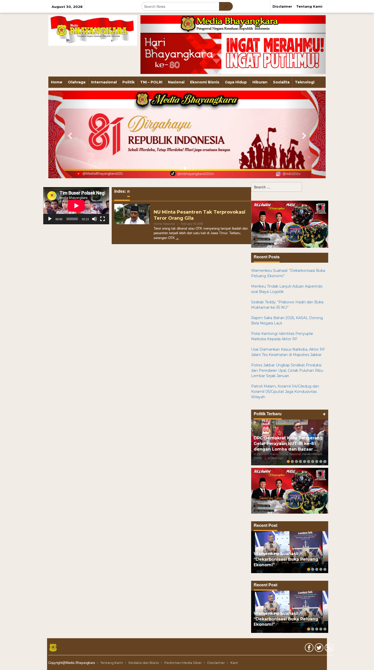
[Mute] (94, 218)
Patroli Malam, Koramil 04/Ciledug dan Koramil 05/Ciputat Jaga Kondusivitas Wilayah (285, 391)
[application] (76, 205)
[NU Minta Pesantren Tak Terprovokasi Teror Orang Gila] (177, 238)
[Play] (49, 218)
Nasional (169, 224)
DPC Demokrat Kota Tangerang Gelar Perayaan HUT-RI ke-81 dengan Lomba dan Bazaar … (288, 444)
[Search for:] (276, 187)
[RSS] (328, 649)
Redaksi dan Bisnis (143, 663)
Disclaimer (216, 663)
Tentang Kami (111, 663)
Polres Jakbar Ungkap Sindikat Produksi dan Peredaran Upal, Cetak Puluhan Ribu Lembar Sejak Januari (287, 370)
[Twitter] (318, 649)
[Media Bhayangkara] (92, 30)
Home (158, 224)
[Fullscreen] (102, 218)
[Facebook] (308, 649)
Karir (234, 663)
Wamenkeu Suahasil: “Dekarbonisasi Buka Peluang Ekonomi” (286, 559)
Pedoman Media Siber (183, 663)
